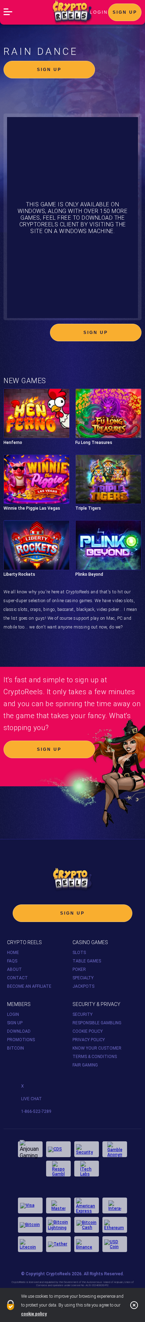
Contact (17, 977)
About (14, 969)
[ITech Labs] (86, 1168)
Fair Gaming (85, 1065)
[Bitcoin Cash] (86, 1225)
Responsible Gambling (96, 1022)
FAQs (12, 961)
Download (19, 1031)
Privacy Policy (88, 1039)
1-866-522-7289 (36, 1111)
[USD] (114, 1244)
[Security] (86, 1149)
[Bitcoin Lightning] (58, 1225)
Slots (79, 952)
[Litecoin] (30, 1244)
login (99, 12)
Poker (79, 969)
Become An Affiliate (29, 986)
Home (13, 952)
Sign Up (125, 12)
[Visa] (30, 1205)
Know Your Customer (96, 1048)
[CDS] (58, 1149)
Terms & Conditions (94, 1056)
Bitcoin (15, 1048)
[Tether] (58, 1244)
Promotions (21, 1039)
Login (13, 1014)
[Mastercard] (58, 1205)
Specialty (83, 977)
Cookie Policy (87, 1031)
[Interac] (114, 1205)
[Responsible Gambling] (58, 1168)
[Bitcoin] (30, 1225)
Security (82, 1014)
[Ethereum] (114, 1225)
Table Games (86, 961)
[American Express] (86, 1205)
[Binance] (86, 1244)
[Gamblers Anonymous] (114, 1149)
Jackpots (83, 986)
